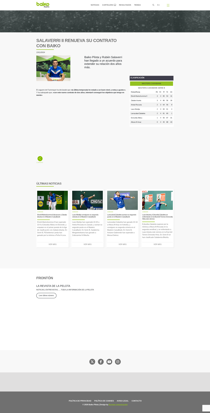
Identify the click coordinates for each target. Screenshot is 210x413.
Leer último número (46, 295)
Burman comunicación (118, 405)
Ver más (53, 244)
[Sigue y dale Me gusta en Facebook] (101, 362)
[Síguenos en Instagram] (117, 362)
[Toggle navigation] (168, 5)
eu (158, 5)
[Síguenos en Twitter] (92, 362)
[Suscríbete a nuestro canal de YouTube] (109, 362)
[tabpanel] (151, 107)
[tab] (151, 83)
